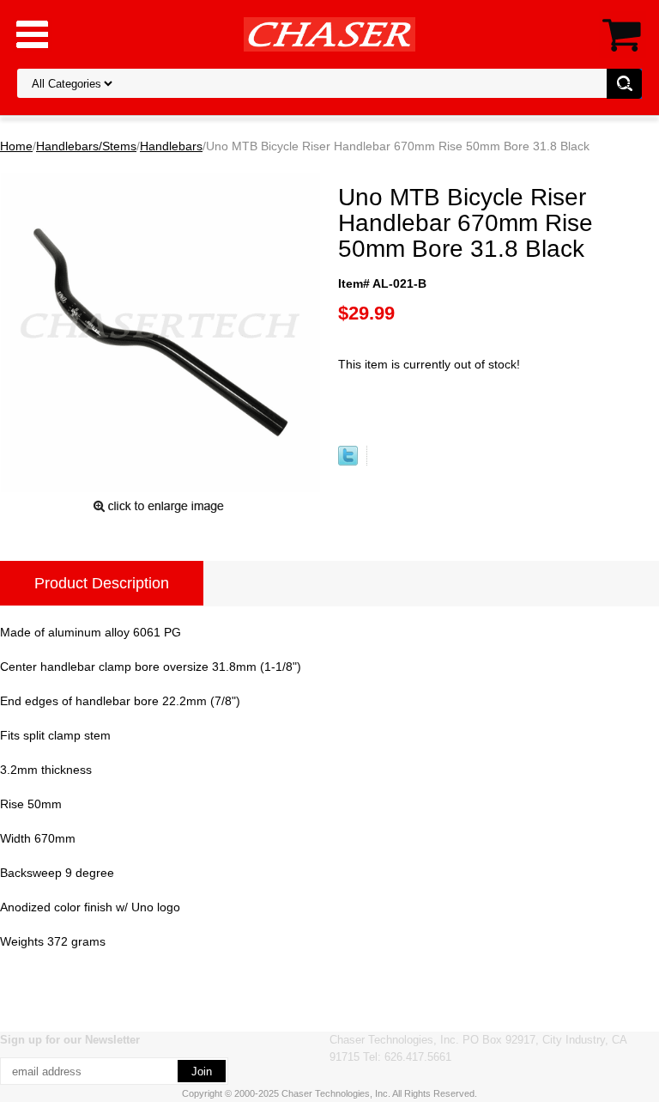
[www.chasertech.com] (329, 33)
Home (16, 146)
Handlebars (171, 146)
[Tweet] (348, 461)
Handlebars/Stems (86, 146)
